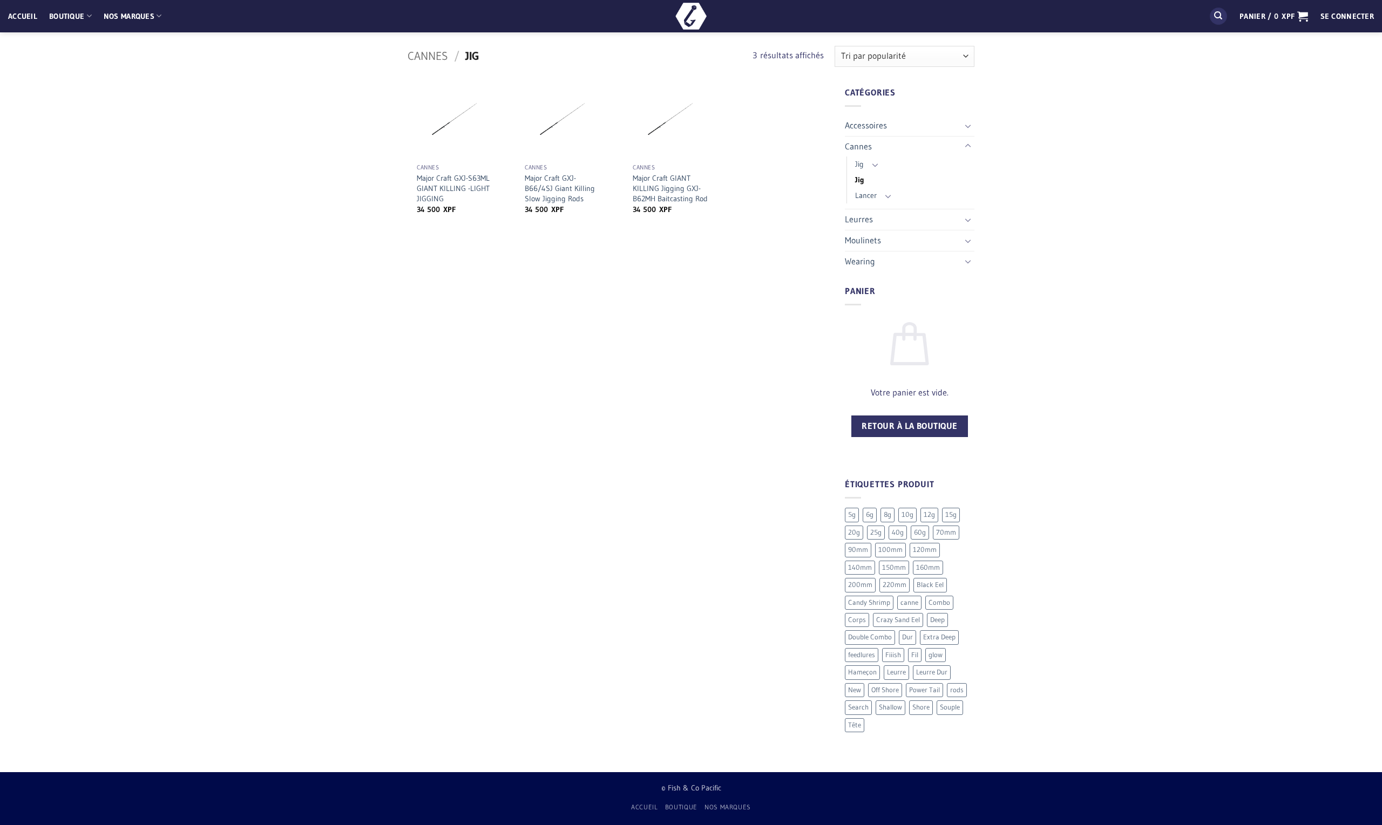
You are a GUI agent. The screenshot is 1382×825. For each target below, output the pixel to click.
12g (929, 514)
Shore (921, 707)
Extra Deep (939, 637)
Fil (914, 655)
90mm (858, 550)
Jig (859, 164)
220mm (894, 585)
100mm (890, 550)
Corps (857, 620)
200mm (860, 585)
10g (907, 514)
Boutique (66, 16)
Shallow (890, 707)
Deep (937, 620)
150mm (894, 567)
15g (951, 514)
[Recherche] (1218, 16)
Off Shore (885, 690)
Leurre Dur (931, 672)
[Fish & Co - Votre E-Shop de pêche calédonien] (691, 16)
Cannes (428, 56)
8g (887, 514)
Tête (854, 725)
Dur (907, 637)
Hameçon (862, 672)
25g (876, 532)
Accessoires (866, 125)
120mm (925, 550)
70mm (946, 532)
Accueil (22, 16)
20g (854, 532)
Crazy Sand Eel (898, 620)
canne (909, 602)
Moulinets (863, 240)
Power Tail (924, 690)
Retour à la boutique (909, 426)
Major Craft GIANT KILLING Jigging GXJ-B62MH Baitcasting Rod (670, 188)
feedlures (861, 655)
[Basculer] (967, 125)
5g (852, 514)
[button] (1273, 16)
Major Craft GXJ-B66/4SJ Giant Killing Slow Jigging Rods (560, 188)
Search (858, 707)
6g (869, 514)
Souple (950, 707)
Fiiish (893, 655)
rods (957, 690)
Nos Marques (129, 16)
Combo (939, 602)
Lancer (866, 195)
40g (898, 532)
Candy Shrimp (869, 602)
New (854, 690)
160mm (928, 567)
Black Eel (930, 585)
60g (920, 532)
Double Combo (870, 637)
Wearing (860, 261)
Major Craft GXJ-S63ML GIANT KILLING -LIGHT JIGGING (453, 188)
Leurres (859, 219)
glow (936, 655)
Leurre (896, 672)
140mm (860, 567)
